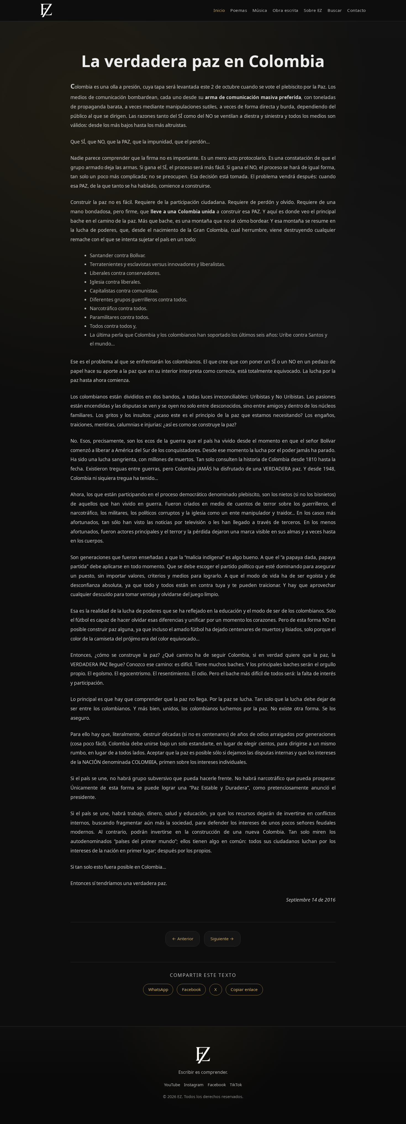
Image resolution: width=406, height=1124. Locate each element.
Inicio (219, 10)
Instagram (194, 1084)
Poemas (238, 10)
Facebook (191, 989)
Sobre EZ (313, 10)
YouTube (172, 1084)
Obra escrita (286, 10)
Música (259, 10)
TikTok (236, 1084)
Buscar (335, 10)
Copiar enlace (244, 989)
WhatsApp (158, 989)
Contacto (356, 10)
